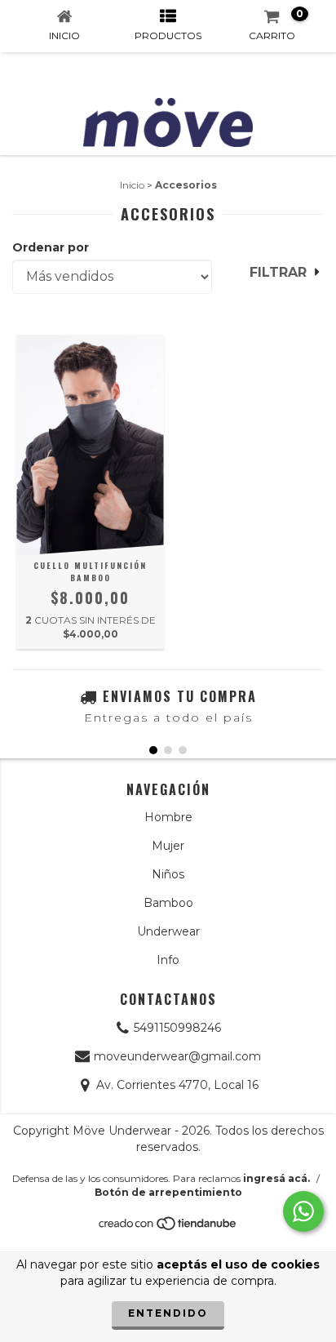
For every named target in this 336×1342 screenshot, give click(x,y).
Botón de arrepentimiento (168, 1192)
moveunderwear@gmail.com (177, 1056)
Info (168, 960)
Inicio (132, 185)
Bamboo (168, 902)
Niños (168, 874)
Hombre (168, 817)
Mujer (168, 845)
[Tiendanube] (168, 1228)
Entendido (168, 1313)
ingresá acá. (276, 1178)
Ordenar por (50, 247)
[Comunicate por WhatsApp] (303, 1211)
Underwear (168, 931)
